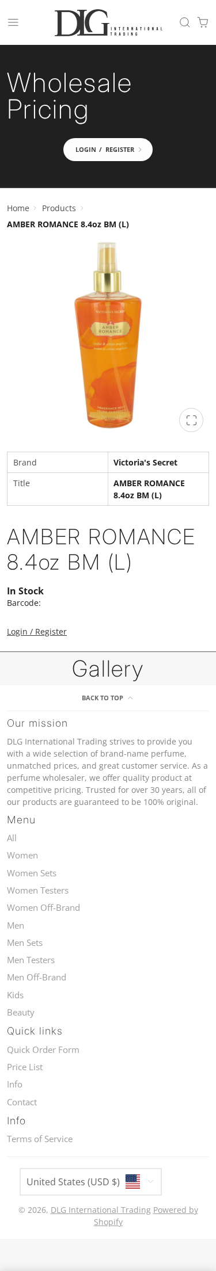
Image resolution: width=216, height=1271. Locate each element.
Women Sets (31, 873)
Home (18, 208)
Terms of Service (40, 1139)
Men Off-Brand (36, 977)
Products (59, 208)
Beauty (21, 1012)
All (12, 838)
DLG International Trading (101, 1209)
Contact (22, 1102)
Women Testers (38, 890)
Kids (15, 995)
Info (14, 1084)
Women (22, 855)
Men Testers (31, 960)
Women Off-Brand (43, 908)
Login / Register (37, 631)
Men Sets (25, 943)
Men (15, 925)
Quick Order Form (43, 1050)
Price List (25, 1067)
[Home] (108, 22)
